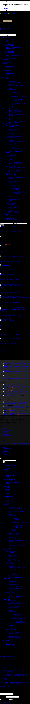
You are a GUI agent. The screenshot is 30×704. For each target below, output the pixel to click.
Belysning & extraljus (14, 139)
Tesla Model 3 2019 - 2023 (12, 80)
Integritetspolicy (7, 431)
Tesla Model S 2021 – (11, 563)
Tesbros (11, 200)
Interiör (8, 50)
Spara (1, 686)
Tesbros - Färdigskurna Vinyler (16, 110)
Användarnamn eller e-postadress (9, 692)
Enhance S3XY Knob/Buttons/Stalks (18, 82)
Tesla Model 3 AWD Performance (20, 96)
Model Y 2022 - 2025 (11, 174)
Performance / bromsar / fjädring (17, 145)
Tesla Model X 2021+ (11, 166)
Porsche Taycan (7, 70)
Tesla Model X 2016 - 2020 (12, 154)
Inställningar (3, 656)
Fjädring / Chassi (19, 95)
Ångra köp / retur (7, 435)
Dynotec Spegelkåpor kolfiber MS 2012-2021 (11, 315)
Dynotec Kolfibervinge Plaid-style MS (9, 302)
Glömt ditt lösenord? (5, 702)
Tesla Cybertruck (7, 77)
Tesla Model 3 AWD (16, 92)
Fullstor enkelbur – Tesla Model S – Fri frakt (11, 343)
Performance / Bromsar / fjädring (17, 133)
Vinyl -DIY (11, 165)
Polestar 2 (5, 63)
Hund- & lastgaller (10, 48)
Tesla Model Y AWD (17, 188)
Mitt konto (5, 432)
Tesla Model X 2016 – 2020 (12, 580)
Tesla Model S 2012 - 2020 (12, 125)
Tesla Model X (6, 152)
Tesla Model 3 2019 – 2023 (12, 506)
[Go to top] (0, 458)
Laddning (5, 59)
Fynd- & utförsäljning (8, 52)
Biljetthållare (3, 251)
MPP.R (16, 100)
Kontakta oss (6, 434)
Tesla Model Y (6, 173)
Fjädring (14, 106)
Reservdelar (12, 134)
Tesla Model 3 (6, 78)
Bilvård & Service (8, 464)
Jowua (10, 88)
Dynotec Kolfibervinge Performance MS (10, 292)
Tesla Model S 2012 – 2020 (12, 551)
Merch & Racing (7, 60)
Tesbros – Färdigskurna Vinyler (16, 534)
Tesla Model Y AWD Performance (20, 192)
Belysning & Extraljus (14, 81)
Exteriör (8, 45)
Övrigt (10, 102)
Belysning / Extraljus (14, 155)
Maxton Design (12, 89)
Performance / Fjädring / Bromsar (14, 69)
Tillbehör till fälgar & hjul (15, 111)
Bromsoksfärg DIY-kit (11, 39)
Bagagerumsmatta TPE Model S (8, 242)
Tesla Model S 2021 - (11, 137)
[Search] (4, 462)
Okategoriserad (7, 62)
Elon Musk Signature (5, 325)
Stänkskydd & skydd (11, 51)
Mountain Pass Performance (16, 91)
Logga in (11, 699)
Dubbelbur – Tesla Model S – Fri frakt (9, 279)
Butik (4, 428)
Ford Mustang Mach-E (8, 44)
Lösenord (2, 696)
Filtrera (2, 225)
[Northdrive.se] (8, 13)
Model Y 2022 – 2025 (11, 600)
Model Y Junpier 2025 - (12, 203)
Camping (5, 43)
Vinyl (10, 201)
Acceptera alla (10, 656)
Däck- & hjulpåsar (4, 270)
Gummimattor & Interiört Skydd (14, 47)
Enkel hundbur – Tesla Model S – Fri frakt (10, 334)
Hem (1, 28)
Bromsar (17, 93)
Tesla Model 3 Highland (11, 112)
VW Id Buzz (6, 214)
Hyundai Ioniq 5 (7, 54)
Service (7, 467)
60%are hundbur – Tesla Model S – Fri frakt (10, 231)
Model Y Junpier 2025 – (12, 629)
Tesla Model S (6, 28)
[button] (5, 8)
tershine (8, 41)
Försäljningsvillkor (7, 430)
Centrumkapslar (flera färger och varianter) (10, 261)
